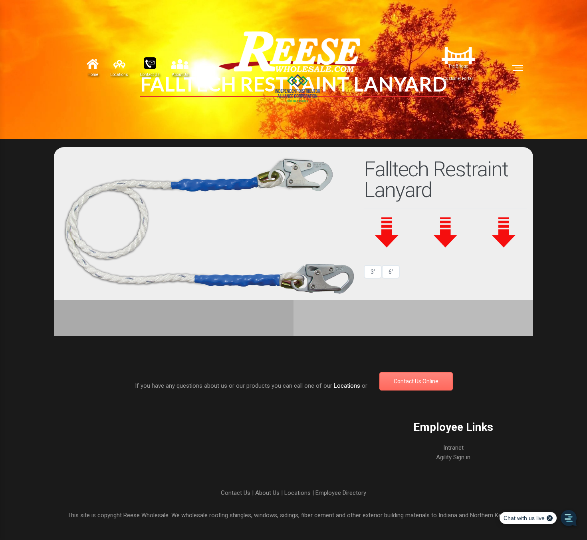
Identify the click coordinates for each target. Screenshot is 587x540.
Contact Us (235, 492)
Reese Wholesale (146, 515)
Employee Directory (340, 492)
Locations (347, 385)
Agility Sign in (453, 457)
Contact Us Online (416, 381)
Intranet (453, 447)
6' (391, 272)
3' (373, 272)
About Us (267, 492)
